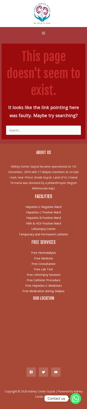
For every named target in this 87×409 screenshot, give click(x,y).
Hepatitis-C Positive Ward (43, 212)
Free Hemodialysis (43, 253)
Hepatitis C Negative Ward (43, 207)
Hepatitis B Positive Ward (43, 218)
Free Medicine (43, 258)
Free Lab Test (43, 269)
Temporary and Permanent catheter (43, 234)
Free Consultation (43, 264)
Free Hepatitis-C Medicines (43, 285)
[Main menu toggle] (43, 33)
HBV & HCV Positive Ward (43, 223)
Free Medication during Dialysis (43, 291)
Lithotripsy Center (43, 229)
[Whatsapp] (75, 398)
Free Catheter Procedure (43, 280)
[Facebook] (31, 372)
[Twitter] (43, 372)
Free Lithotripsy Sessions (43, 275)
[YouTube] (55, 372)
